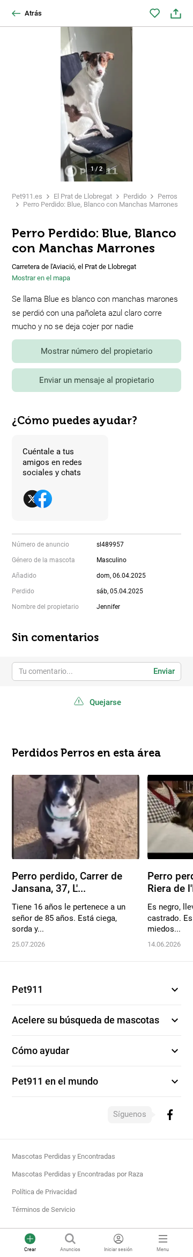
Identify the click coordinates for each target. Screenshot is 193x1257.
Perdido (134, 196)
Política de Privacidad (44, 1192)
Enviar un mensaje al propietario (96, 380)
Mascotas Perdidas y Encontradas (63, 1156)
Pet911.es (27, 196)
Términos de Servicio (43, 1209)
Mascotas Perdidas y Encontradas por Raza (77, 1174)
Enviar (164, 671)
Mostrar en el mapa (41, 278)
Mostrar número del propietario (97, 351)
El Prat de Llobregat (83, 196)
